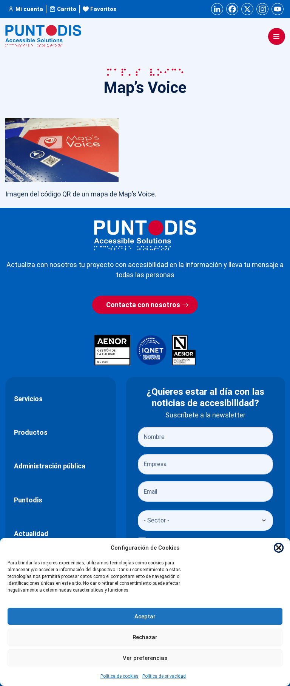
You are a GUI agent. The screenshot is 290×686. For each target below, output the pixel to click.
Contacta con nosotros (143, 305)
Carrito (66, 9)
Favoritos (103, 9)
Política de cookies (119, 676)
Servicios (28, 399)
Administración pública (49, 466)
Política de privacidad (164, 676)
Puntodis (28, 500)
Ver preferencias (145, 658)
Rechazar (145, 637)
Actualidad (31, 534)
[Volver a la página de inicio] (145, 235)
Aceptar (145, 616)
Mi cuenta (29, 9)
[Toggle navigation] (276, 36)
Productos (31, 432)
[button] (278, 548)
